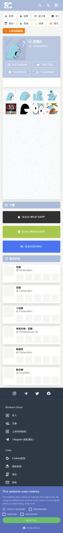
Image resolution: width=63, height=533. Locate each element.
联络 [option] (14, 482)
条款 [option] (14, 474)
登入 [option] (14, 415)
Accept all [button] (31, 520)
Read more (30, 503)
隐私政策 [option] (17, 466)
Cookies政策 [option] (18, 458)
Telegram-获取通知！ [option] (23, 439)
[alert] (31, 509)
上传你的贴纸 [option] (19, 431)
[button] (48, 5)
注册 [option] (14, 423)
